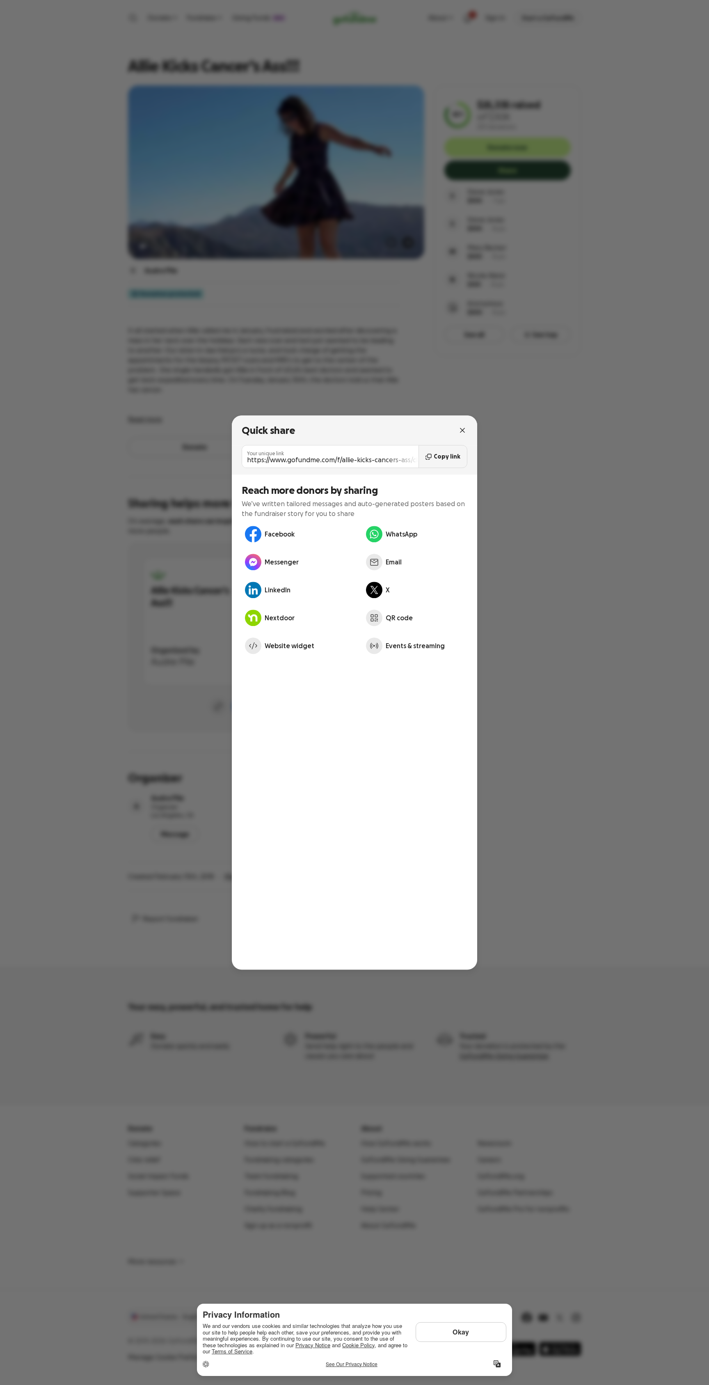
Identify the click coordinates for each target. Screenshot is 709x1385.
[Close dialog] (462, 430)
